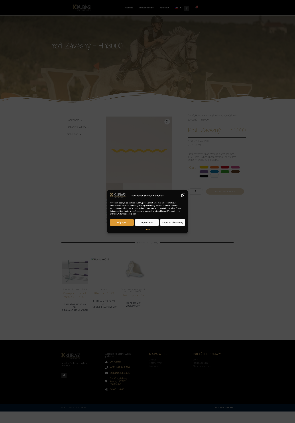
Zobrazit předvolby (172, 222)
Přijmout (122, 222)
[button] (183, 195)
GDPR (147, 229)
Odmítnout (147, 222)
